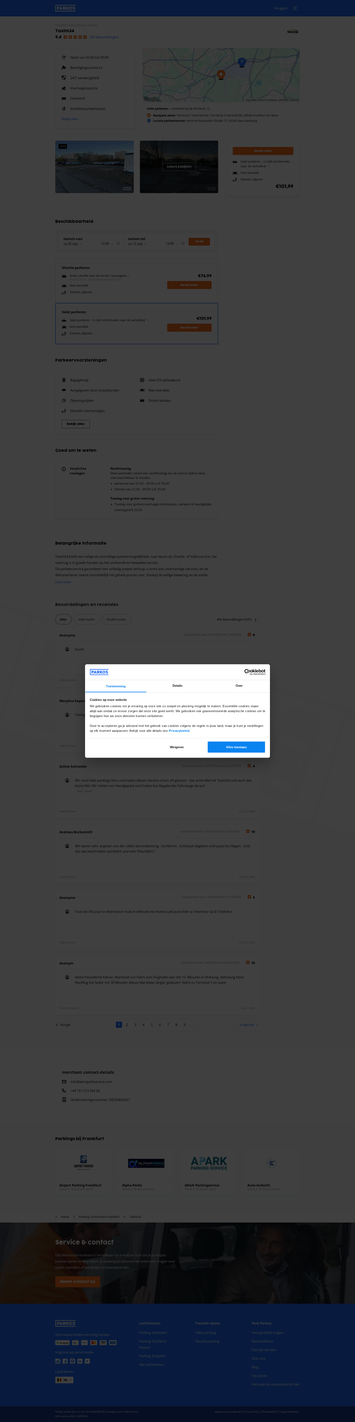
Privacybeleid (179, 730)
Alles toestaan (236, 747)
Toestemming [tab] (116, 686)
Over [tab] (239, 685)
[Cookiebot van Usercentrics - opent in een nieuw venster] (247, 672)
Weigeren (177, 747)
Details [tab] (178, 685)
